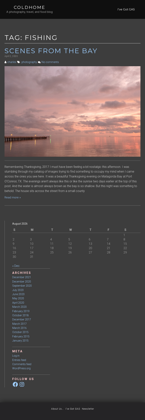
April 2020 (18, 302)
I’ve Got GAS (126, 9)
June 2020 (18, 294)
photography (29, 62)
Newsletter (88, 409)
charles (11, 62)
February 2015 (20, 336)
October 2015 (20, 332)
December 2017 (21, 319)
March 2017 (19, 323)
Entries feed (19, 360)
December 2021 (21, 277)
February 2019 (20, 311)
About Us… (57, 409)
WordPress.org (21, 368)
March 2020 (19, 306)
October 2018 (20, 315)
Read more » (13, 197)
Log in (15, 355)
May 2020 (18, 298)
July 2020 (18, 290)
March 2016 (19, 327)
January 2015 (20, 340)
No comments (50, 62)
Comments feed (21, 364)
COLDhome (29, 7)
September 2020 (22, 285)
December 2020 (21, 281)
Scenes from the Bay (51, 51)
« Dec (16, 266)
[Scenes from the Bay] (72, 111)
